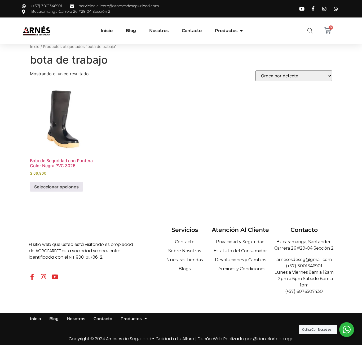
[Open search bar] (310, 30)
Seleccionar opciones (56, 186)
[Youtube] (55, 277)
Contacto (192, 30)
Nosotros (159, 30)
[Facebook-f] (32, 277)
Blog (131, 30)
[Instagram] (43, 277)
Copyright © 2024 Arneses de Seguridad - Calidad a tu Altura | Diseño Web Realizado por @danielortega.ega (181, 339)
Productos (226, 30)
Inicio (107, 30)
